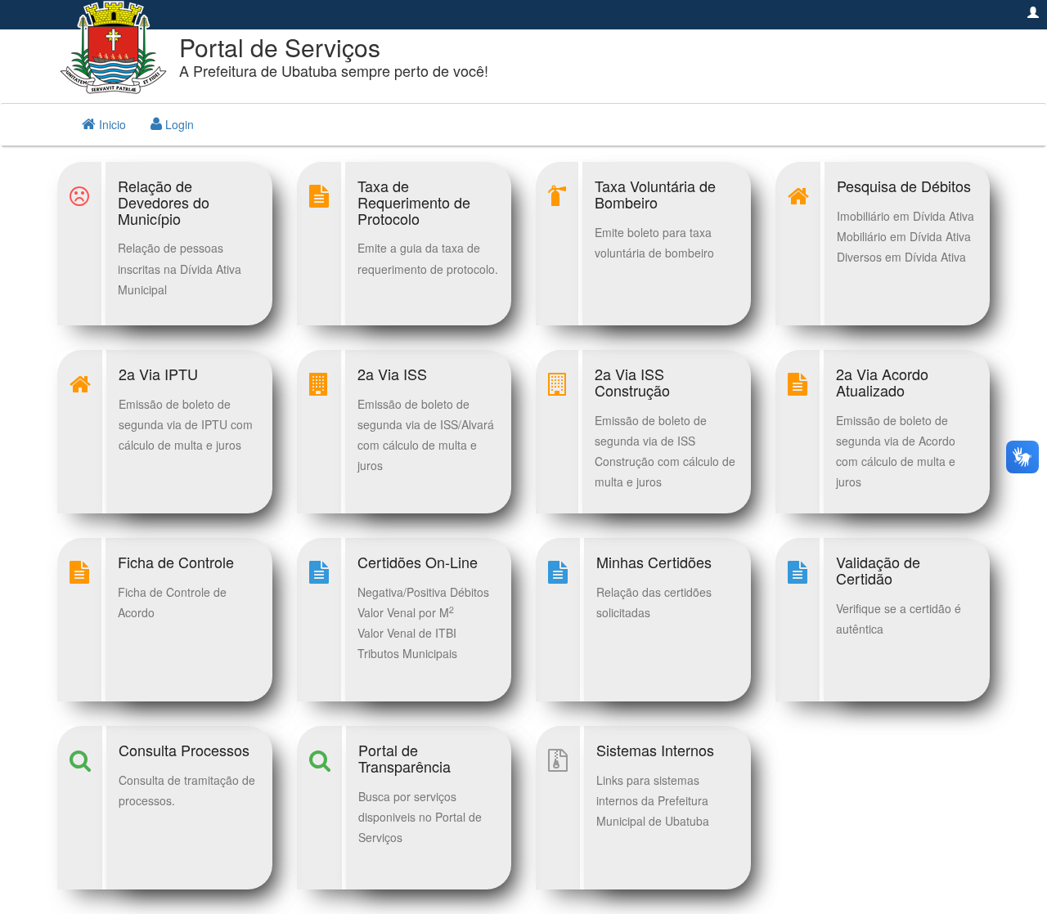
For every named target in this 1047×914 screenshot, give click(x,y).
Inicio (111, 124)
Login (178, 124)
